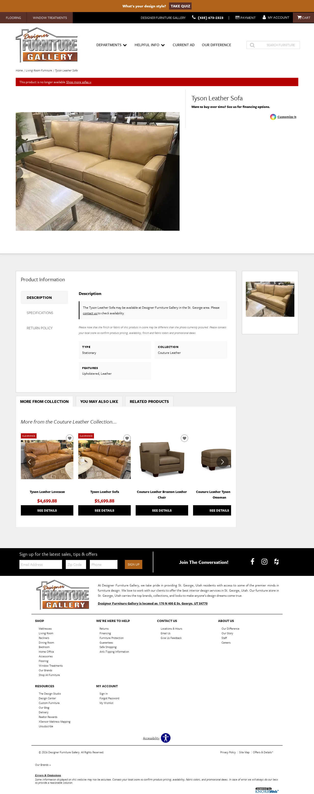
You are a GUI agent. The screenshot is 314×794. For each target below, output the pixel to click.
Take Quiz (180, 6)
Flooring (13, 17)
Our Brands (43, 765)
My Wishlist (106, 703)
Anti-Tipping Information (114, 651)
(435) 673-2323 (210, 17)
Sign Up (133, 564)
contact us (90, 313)
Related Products (149, 401)
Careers (226, 642)
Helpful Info (147, 44)
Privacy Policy (228, 752)
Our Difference (216, 44)
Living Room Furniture (39, 70)
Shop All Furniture (49, 675)
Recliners (44, 637)
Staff (224, 637)
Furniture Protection (112, 637)
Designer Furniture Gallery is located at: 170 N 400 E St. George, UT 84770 (153, 603)
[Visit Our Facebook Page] (253, 561)
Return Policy (39, 328)
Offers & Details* (263, 752)
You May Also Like (99, 401)
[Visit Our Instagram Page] (265, 561)
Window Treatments (50, 17)
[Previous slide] (29, 462)
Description (39, 297)
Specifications (40, 312)
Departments (108, 44)
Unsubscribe (46, 726)
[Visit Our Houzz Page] (276, 561)
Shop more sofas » (78, 81)
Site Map (244, 752)
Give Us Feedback (171, 637)
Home (19, 70)
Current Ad (184, 44)
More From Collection (44, 401)
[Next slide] (222, 462)
